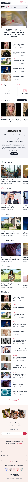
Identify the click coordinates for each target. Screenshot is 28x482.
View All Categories (21, 84)
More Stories (14, 400)
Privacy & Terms (18, 478)
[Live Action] (5, 3)
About (2, 447)
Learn (2, 451)
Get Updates (21, 100)
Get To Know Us (4, 455)
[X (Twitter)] (24, 7)
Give (21, 2)
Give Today (19, 443)
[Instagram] (26, 7)
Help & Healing (14, 461)
